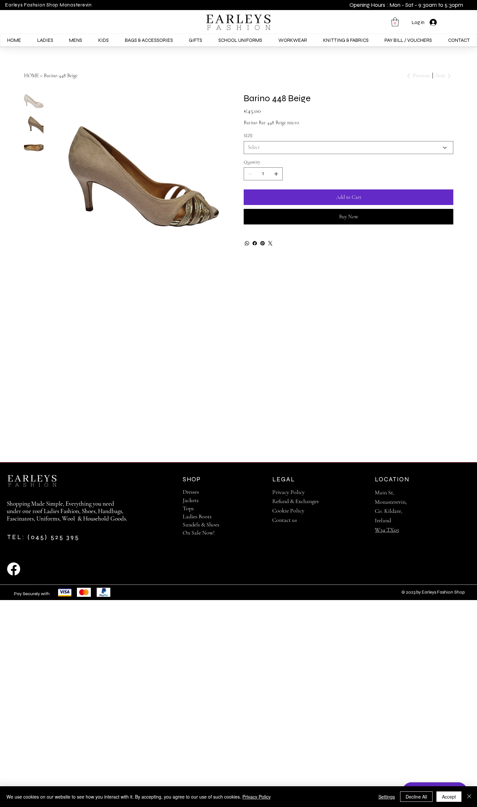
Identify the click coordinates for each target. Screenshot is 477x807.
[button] (395, 22)
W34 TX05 (387, 529)
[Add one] (276, 173)
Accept (449, 796)
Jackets (191, 500)
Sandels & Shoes (201, 524)
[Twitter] (270, 243)
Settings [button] (386, 796)
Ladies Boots (197, 516)
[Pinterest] (262, 243)
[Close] (469, 796)
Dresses (191, 491)
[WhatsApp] (247, 243)
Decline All (416, 796)
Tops (188, 508)
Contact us (284, 520)
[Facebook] (254, 243)
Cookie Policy (288, 510)
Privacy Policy (288, 492)
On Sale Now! (198, 532)
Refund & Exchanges (295, 501)
